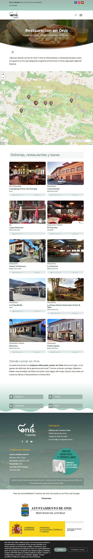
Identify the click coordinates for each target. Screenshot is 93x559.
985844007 (18, 234)
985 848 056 (14, 470)
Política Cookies (53, 483)
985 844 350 (14, 458)
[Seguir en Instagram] (79, 2)
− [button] (3, 77)
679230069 (57, 272)
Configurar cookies (78, 550)
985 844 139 (24, 461)
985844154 (18, 352)
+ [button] (3, 74)
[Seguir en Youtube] (82, 2)
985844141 (56, 313)
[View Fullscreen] (3, 82)
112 (21, 464)
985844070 (18, 195)
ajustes (35, 555)
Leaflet (90, 144)
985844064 (19, 311)
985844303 (19, 272)
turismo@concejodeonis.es (60, 439)
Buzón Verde (23, 480)
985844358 (57, 352)
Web (38, 195)
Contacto (14, 480)
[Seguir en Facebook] (75, 2)
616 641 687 (62, 436)
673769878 (57, 234)
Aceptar (60, 550)
